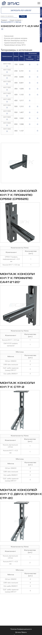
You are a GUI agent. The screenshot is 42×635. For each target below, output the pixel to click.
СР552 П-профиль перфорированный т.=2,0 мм (11, 259)
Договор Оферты (21, 632)
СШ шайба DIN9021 (11, 374)
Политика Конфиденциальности (21, 629)
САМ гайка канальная (10, 365)
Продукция (4, 20)
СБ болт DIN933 (10, 361)
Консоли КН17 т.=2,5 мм (11, 265)
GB (41, 634)
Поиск (23, 16)
